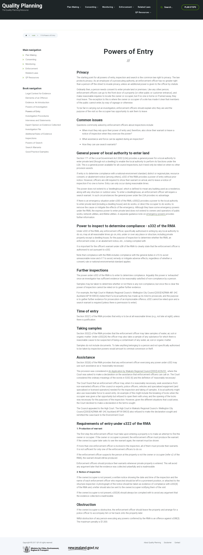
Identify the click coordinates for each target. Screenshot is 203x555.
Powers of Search (34, 143)
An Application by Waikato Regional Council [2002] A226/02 (138, 371)
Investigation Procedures (37, 116)
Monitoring (30, 64)
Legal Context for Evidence (38, 93)
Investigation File (33, 129)
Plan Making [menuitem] (73, 7)
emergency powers (156, 214)
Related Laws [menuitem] (144, 7)
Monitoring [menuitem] (107, 7)
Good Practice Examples (37, 152)
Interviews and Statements (38, 120)
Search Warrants (33, 147)
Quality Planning (22, 5)
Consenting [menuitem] (90, 7)
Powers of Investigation (36, 107)
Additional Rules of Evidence (39, 134)
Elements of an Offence (37, 98)
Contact (177, 542)
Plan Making (31, 55)
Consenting (31, 59)
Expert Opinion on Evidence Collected (43, 125)
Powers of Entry (33, 111)
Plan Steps (190, 7)
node (33, 35)
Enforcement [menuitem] (125, 7)
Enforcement (32, 68)
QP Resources (32, 77)
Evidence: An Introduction (37, 102)
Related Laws (32, 73)
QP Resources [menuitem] (142, 12)
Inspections (31, 138)
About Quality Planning (152, 542)
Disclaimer (168, 542)
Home (26, 35)
